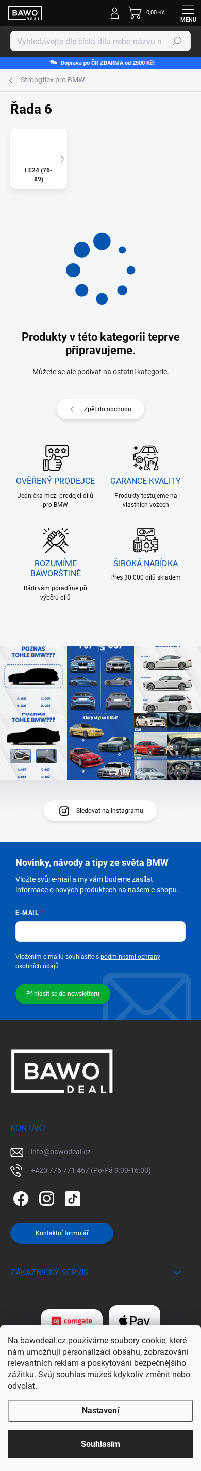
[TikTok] (71, 1196)
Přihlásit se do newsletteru (62, 993)
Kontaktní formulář (62, 1233)
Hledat (177, 41)
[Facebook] (19, 1196)
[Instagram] (45, 1196)
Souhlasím (100, 1444)
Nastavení (100, 1410)
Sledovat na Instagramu (109, 810)
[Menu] (188, 13)
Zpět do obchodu (107, 409)
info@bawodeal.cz (61, 1152)
